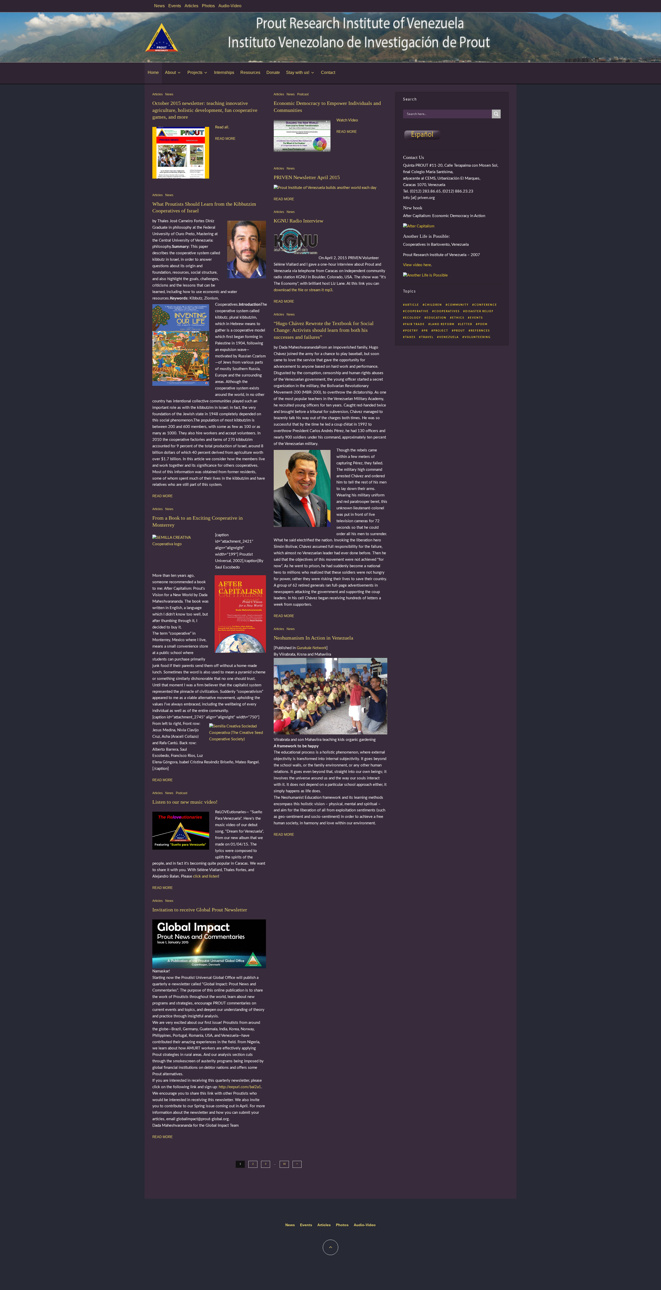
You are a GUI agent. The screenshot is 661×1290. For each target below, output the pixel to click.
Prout (459, 330)
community (458, 305)
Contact (328, 72)
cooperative (417, 311)
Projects (194, 72)
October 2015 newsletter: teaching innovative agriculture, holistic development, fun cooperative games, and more (204, 110)
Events (174, 6)
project (441, 330)
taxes (410, 337)
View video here (417, 265)
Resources (250, 72)
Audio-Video (229, 6)
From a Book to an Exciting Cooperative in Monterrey (197, 521)
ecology (413, 318)
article (412, 305)
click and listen (205, 876)
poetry (411, 330)
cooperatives (447, 311)
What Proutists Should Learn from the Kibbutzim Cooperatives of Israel (204, 207)
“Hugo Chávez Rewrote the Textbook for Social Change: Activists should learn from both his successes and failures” (324, 330)
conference (485, 305)
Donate (273, 72)
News (159, 6)
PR (426, 330)
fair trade (415, 324)
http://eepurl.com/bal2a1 (240, 1087)
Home (153, 72)
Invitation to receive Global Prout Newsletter (199, 909)
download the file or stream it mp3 (303, 290)
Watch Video (347, 120)
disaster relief (479, 311)
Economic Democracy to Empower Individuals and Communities (327, 106)
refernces (480, 330)
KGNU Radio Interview (298, 221)
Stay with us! (297, 72)
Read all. (222, 127)
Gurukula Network (311, 648)
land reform (442, 324)
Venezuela (449, 337)
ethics (458, 318)
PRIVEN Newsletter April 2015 (307, 177)
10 (284, 1164)
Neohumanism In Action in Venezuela (313, 638)
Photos (208, 6)
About (170, 72)
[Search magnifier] (496, 114)
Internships (224, 72)
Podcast (181, 793)
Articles (191, 6)
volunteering (478, 337)
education (436, 318)
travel (427, 337)
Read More (225, 139)
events (476, 318)
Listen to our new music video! (185, 802)
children (433, 305)
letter (466, 324)
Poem (482, 324)
